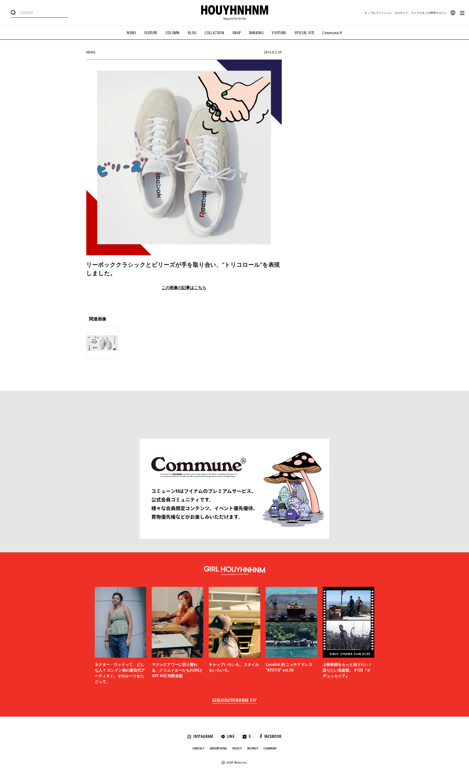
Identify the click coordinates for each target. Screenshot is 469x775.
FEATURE (150, 33)
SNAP (236, 33)
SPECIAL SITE (304, 33)
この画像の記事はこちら (183, 288)
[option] (120, 636)
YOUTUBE (279, 33)
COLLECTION (214, 33)
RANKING (256, 33)
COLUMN (173, 33)
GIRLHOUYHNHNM (234, 700)
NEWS (131, 33)
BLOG (192, 33)
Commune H (332, 33)
